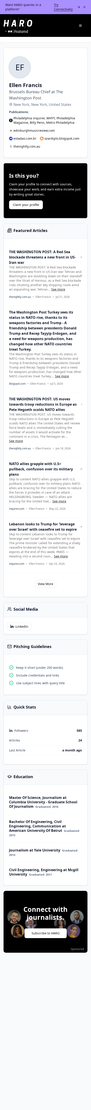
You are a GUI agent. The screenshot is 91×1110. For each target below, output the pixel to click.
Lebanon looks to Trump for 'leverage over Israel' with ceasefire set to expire (43, 527)
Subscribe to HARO (46, 933)
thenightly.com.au (26, 146)
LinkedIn (21, 626)
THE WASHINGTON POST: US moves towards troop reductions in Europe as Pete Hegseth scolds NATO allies (43, 404)
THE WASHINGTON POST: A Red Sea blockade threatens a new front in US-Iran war (42, 257)
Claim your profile (26, 205)
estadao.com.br (24, 138)
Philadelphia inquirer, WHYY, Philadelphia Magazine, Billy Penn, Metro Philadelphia (44, 120)
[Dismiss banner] (84, 7)
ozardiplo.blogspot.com (61, 138)
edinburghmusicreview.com (34, 130)
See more (58, 289)
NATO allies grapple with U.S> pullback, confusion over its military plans (41, 469)
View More (45, 584)
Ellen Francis (43, 297)
